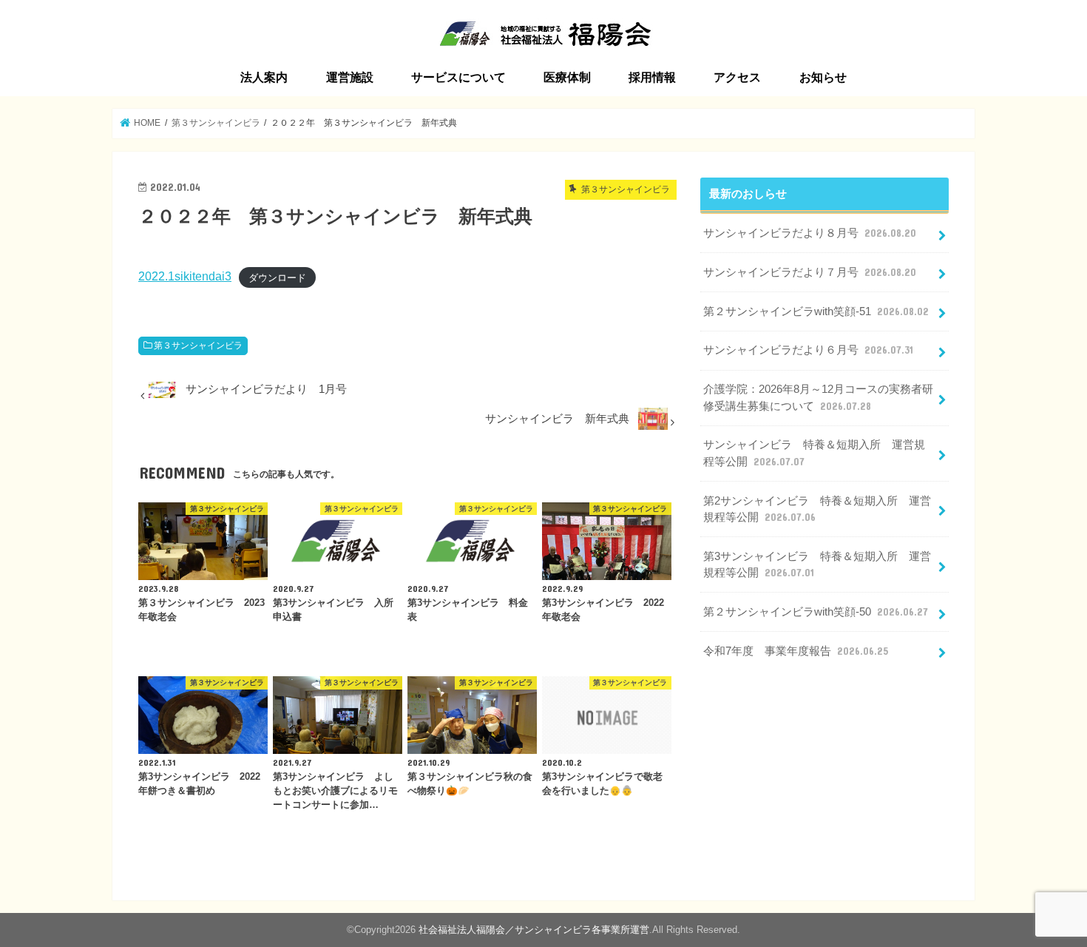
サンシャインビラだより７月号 (809, 272)
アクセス (737, 77)
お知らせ (823, 77)
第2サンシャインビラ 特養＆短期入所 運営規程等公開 (817, 509)
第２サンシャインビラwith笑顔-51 (816, 311)
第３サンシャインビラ (198, 345)
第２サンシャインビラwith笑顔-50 (815, 612)
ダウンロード (277, 277)
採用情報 (652, 77)
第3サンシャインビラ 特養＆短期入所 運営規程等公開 (817, 564)
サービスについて (458, 77)
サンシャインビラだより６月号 (808, 350)
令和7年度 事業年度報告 (795, 651)
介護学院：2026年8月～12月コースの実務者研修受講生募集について (818, 397)
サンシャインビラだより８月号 (809, 233)
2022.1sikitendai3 (184, 276)
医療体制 (567, 77)
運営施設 (349, 77)
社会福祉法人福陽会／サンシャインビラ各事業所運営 (534, 929)
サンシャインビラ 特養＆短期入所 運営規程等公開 (814, 453)
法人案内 (264, 77)
